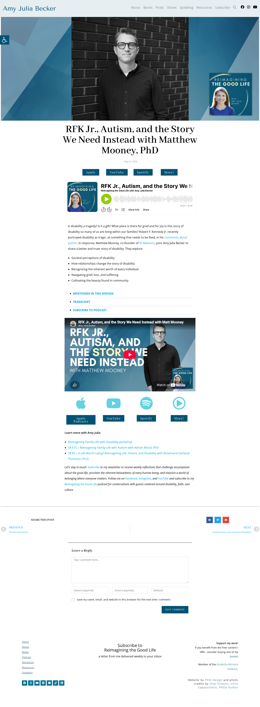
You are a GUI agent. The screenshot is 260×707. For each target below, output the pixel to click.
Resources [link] (28, 667)
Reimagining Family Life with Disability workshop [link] (100, 442)
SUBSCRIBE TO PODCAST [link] (90, 310)
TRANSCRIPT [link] (81, 302)
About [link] (25, 647)
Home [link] (25, 641)
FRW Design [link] (213, 680)
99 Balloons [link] (147, 243)
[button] (130, 293)
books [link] (233, 656)
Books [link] (25, 652)
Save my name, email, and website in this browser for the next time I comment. (124, 599)
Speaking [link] (27, 672)
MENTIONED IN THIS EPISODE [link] (93, 293)
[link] (4, 40)
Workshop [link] (28, 662)
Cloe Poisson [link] (219, 683)
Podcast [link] (26, 657)
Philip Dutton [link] (228, 687)
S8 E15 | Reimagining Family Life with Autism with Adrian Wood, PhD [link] (113, 447)
